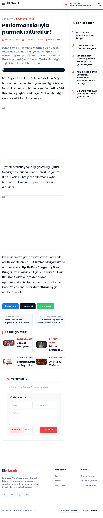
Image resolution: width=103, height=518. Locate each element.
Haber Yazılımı (70, 507)
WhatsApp (47, 303)
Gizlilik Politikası (88, 472)
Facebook (11, 303)
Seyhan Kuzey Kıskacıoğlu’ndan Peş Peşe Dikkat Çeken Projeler (86, 60)
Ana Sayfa (7, 19)
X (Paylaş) (28, 303)
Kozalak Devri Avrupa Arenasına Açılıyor (85, 35)
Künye (58, 472)
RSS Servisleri (61, 482)
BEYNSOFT (96, 507)
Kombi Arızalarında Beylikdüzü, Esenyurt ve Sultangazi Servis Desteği (87, 77)
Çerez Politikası (88, 482)
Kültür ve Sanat (25, 19)
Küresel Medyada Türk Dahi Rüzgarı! (86, 47)
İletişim (58, 477)
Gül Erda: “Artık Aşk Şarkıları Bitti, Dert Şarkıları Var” (87, 93)
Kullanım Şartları (89, 477)
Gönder (49, 426)
